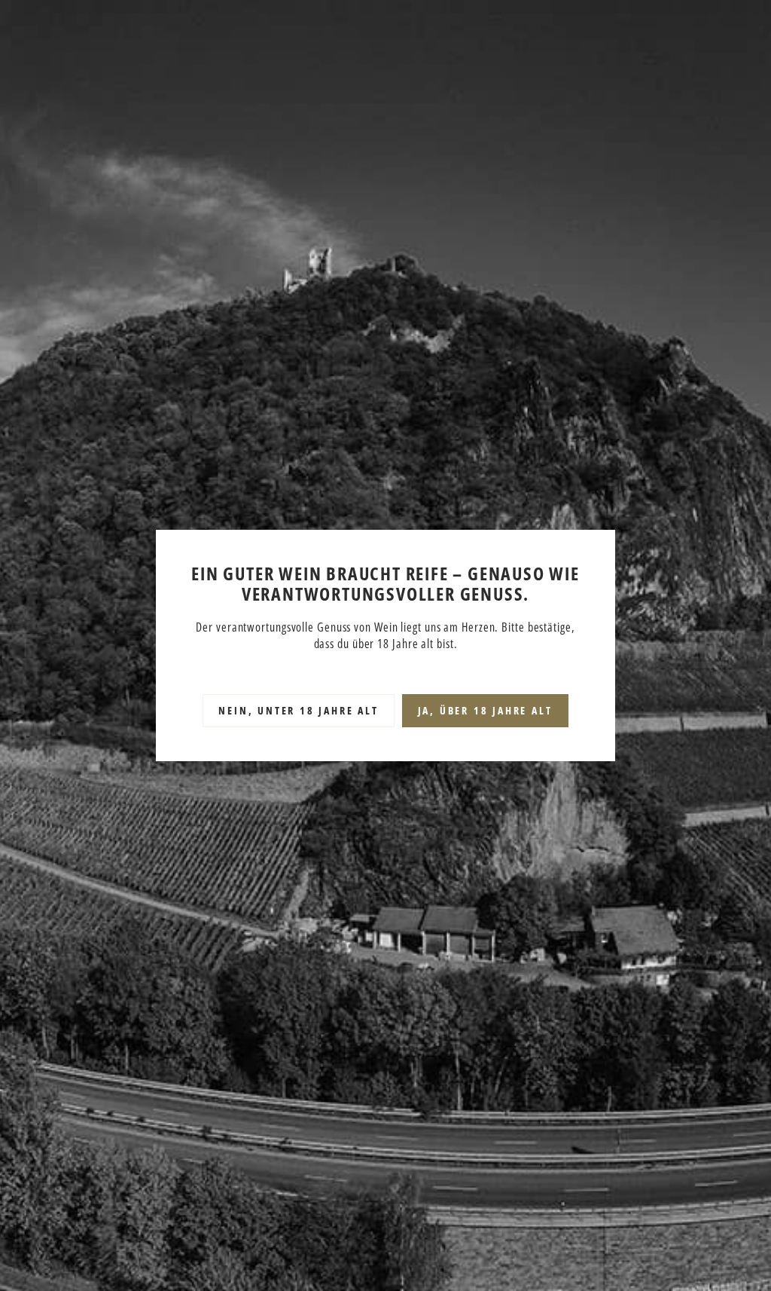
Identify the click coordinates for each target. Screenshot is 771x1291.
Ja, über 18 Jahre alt (485, 710)
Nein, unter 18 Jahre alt (298, 710)
